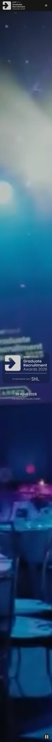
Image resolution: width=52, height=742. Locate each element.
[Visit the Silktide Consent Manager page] (42, 731)
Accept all (26, 713)
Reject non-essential (26, 722)
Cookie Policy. (20, 704)
